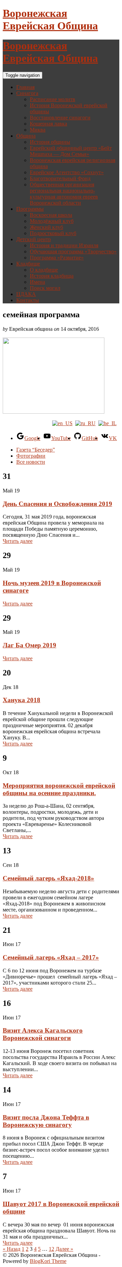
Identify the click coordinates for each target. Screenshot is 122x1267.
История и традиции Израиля (64, 245)
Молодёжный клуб (52, 221)
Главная (25, 87)
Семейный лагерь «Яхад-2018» (48, 878)
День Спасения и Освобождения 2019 (57, 503)
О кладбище (44, 270)
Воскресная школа (51, 215)
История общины (50, 142)
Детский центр (33, 239)
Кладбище (28, 264)
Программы (30, 209)
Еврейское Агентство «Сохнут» (67, 172)
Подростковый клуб (53, 233)
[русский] (85, 423)
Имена (37, 282)
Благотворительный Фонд (60, 178)
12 (51, 1249)
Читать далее (18, 541)
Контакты (27, 300)
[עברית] (107, 423)
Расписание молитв (52, 99)
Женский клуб (46, 227)
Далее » (64, 1249)
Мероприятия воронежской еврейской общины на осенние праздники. (59, 789)
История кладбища (52, 276)
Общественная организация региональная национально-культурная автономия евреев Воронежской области (64, 194)
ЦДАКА (26, 294)
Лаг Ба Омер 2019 (29, 645)
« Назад (11, 1249)
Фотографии (30, 456)
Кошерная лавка (48, 123)
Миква (37, 130)
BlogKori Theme (48, 1261)
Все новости (30, 462)
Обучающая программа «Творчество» (73, 251)
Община (26, 136)
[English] (62, 423)
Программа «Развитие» (57, 257)
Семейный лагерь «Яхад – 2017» (51, 957)
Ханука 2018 (21, 700)
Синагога (27, 93)
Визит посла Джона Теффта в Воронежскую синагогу (46, 1121)
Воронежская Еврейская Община (50, 19)
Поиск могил (45, 288)
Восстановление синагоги (60, 117)
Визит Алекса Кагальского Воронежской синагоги (43, 1034)
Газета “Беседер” (35, 450)
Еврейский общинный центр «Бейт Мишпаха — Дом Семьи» (71, 151)
